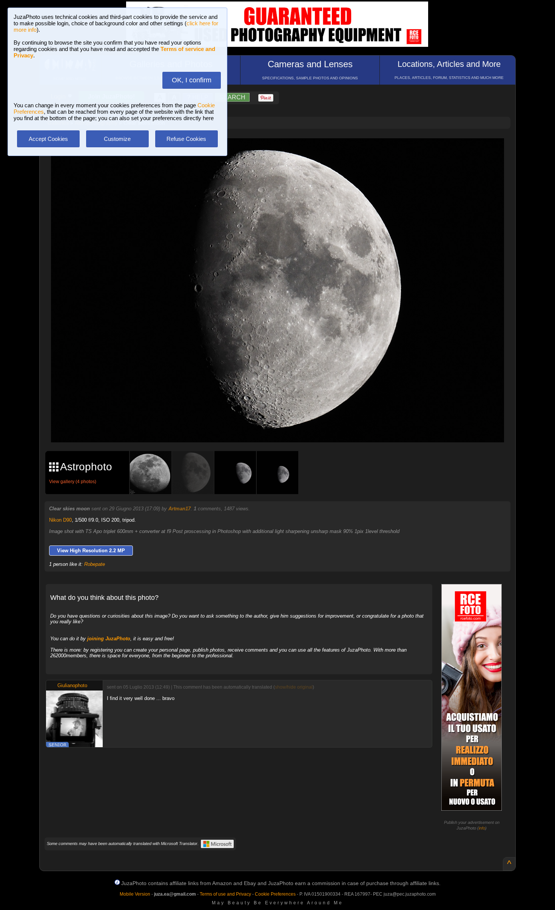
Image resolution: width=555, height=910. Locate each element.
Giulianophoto (72, 685)
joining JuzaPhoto (108, 638)
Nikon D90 (60, 520)
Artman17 (179, 508)
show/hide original (294, 687)
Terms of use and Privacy (225, 894)
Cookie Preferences (275, 894)
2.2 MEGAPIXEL (283, 428)
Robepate (94, 564)
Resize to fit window (282, 152)
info (482, 828)
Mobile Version (135, 894)
